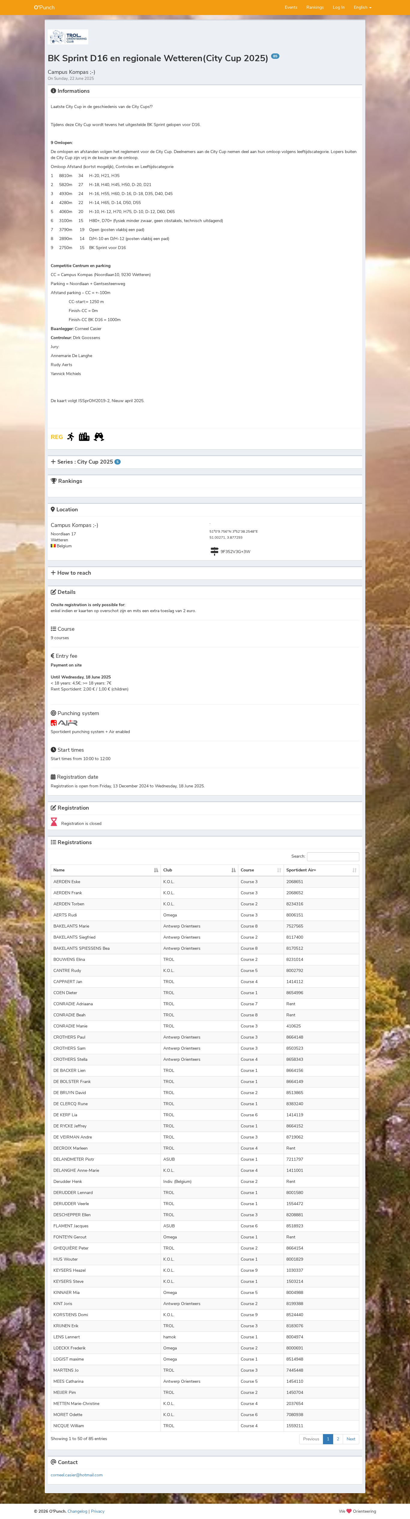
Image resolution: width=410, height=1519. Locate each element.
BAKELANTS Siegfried (74, 937)
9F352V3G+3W (235, 552)
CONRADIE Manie (70, 1026)
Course (247, 870)
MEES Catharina (68, 1381)
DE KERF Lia (65, 1115)
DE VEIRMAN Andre (72, 1137)
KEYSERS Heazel (69, 1270)
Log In (339, 7)
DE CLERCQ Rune (70, 1104)
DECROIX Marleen (70, 1148)
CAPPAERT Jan (67, 982)
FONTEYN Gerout (69, 1237)
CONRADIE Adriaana (73, 1004)
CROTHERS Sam (69, 1048)
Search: (298, 856)
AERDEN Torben (68, 904)
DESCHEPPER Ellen (72, 1215)
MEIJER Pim (64, 1392)
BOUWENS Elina (69, 959)
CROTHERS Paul (69, 1037)
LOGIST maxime (68, 1359)
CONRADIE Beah (69, 1015)
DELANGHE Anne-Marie (76, 1170)
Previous (311, 1439)
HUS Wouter (65, 1259)
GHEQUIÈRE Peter (71, 1248)
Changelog (77, 1511)
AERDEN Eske (66, 882)
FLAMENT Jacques (71, 1226)
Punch (44, 7)
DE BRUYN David (69, 1093)
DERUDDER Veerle (71, 1204)
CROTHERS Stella (70, 1059)
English (361, 7)
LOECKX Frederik (69, 1348)
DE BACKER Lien (69, 1070)
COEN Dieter (65, 993)
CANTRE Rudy (67, 970)
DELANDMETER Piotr (73, 1159)
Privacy (97, 1511)
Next (351, 1439)
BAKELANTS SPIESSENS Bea (81, 948)
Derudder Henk (67, 1181)
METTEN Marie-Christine (76, 1403)
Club (167, 870)
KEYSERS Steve (68, 1281)
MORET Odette (67, 1415)
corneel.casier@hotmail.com (77, 1475)
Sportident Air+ (301, 870)
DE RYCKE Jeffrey (69, 1126)
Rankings (315, 7)
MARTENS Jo (66, 1370)
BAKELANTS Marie (71, 926)
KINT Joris (62, 1304)
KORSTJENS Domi (70, 1315)
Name (59, 870)
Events (291, 7)
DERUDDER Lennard (73, 1193)
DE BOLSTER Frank (72, 1081)
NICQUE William (68, 1426)
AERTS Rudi (65, 915)
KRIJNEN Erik (65, 1326)
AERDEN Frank (67, 893)
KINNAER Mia (66, 1292)
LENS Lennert (66, 1337)
